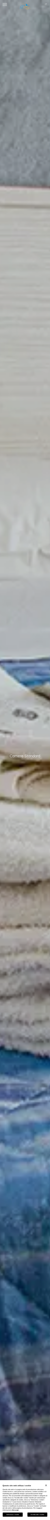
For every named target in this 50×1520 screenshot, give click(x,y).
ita (45, 9)
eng (46, 13)
